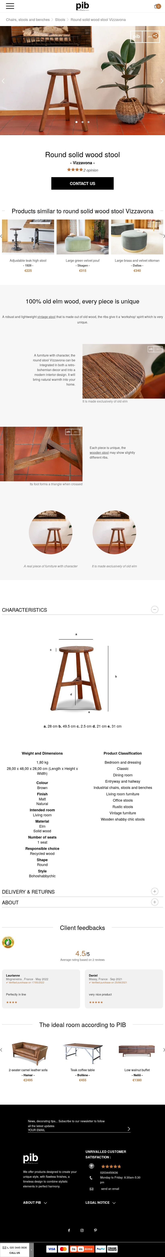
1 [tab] (76, 122)
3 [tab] (89, 122)
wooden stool (99, 452)
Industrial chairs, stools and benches (123, 787)
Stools (60, 19)
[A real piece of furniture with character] (50, 532)
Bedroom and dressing (123, 762)
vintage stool (46, 316)
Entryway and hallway (122, 781)
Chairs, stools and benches (28, 19)
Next (162, 80)
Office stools (123, 800)
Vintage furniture (122, 812)
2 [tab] (82, 122)
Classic (123, 768)
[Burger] (10, 6)
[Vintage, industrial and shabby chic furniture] (82, 6)
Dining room (123, 774)
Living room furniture (122, 793)
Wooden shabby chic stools (123, 819)
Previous (3, 80)
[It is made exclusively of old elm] (114, 532)
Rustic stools (122, 806)
